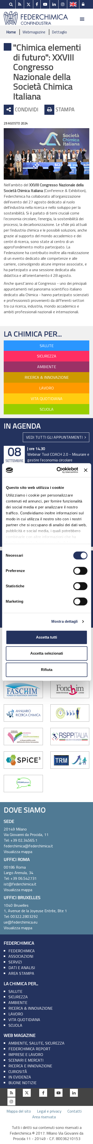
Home (11, 32)
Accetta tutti (46, 637)
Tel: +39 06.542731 (20, 878)
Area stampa (21, 973)
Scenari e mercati (25, 1060)
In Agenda (22, 425)
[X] (29, 4)
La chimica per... (33, 333)
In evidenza (19, 1077)
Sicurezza (46, 356)
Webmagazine (34, 32)
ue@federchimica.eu (20, 922)
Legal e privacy (49, 1111)
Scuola (47, 409)
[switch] (80, 571)
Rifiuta (46, 669)
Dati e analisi (21, 968)
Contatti (74, 1111)
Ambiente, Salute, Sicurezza (36, 1043)
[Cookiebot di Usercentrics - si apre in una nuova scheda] (58, 470)
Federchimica (19, 943)
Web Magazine (19, 1035)
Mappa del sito (18, 1111)
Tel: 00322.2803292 (21, 916)
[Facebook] (37, 4)
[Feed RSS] (19, 4)
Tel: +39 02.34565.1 (20, 840)
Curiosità (17, 1071)
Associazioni (20, 956)
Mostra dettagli (64, 621)
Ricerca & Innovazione (47, 377)
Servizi (15, 962)
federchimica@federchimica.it (28, 846)
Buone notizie (22, 1083)
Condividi (26, 109)
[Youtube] (45, 4)
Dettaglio (59, 32)
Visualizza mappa (18, 852)
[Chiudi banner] (85, 470)
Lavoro (46, 388)
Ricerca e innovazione (30, 1066)
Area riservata (44, 1117)
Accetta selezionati (46, 653)
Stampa (64, 109)
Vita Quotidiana (46, 399)
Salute (47, 346)
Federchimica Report (29, 1049)
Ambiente (46, 367)
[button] (82, 19)
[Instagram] (62, 4)
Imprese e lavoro (25, 1054)
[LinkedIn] (54, 4)
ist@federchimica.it (20, 884)
